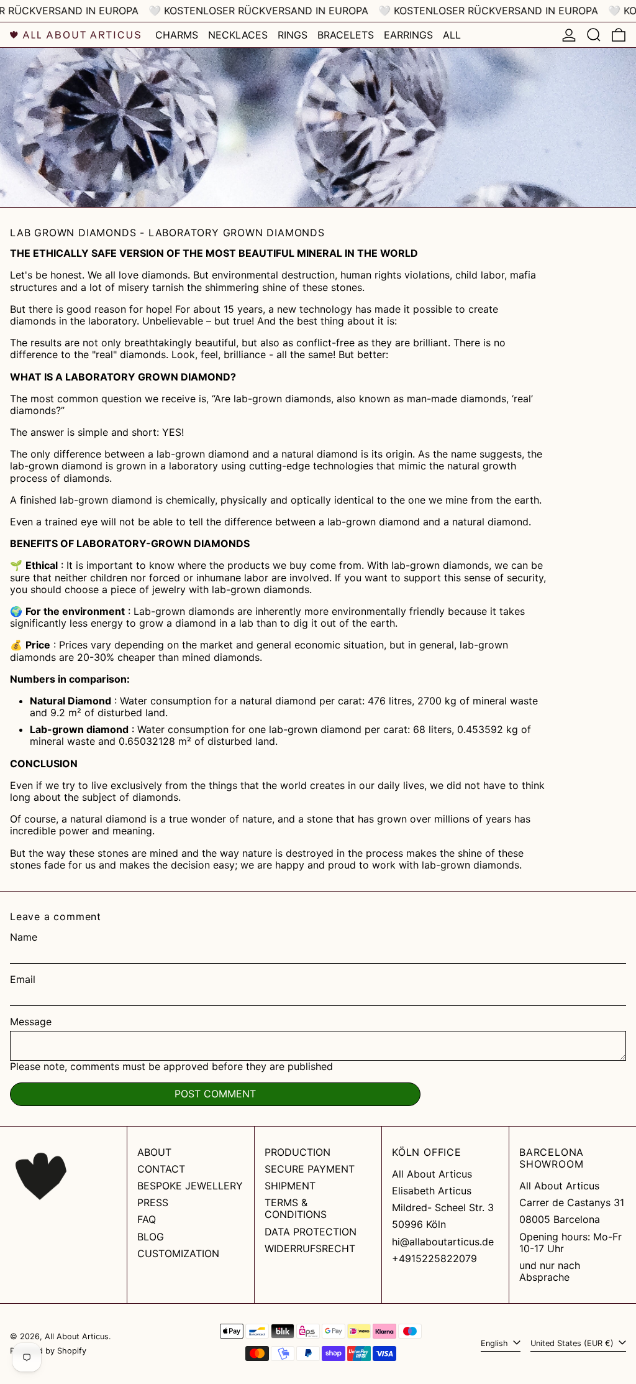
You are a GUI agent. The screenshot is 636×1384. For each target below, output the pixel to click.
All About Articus (77, 1336)
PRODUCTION (297, 1152)
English (496, 1343)
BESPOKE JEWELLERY (190, 1185)
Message (31, 1022)
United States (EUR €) (573, 1343)
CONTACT (161, 1169)
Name (23, 937)
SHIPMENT (290, 1185)
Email (22, 979)
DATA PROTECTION (311, 1231)
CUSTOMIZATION (178, 1253)
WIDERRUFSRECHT (310, 1248)
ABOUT (154, 1152)
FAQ (146, 1219)
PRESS (152, 1202)
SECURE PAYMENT (310, 1169)
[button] (593, 34)
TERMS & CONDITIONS (296, 1208)
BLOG (150, 1236)
